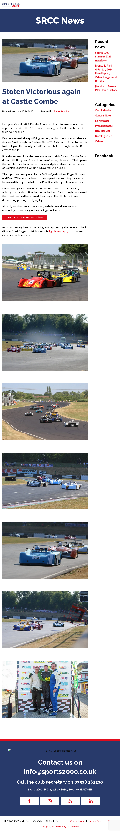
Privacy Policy (96, 821)
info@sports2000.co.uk (60, 771)
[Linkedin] (90, 801)
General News (103, 115)
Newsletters (102, 120)
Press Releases (104, 126)
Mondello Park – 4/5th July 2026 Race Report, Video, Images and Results (106, 73)
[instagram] (49, 801)
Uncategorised (103, 136)
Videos (99, 141)
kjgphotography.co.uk (62, 231)
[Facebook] (29, 801)
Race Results (61, 111)
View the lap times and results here (24, 217)
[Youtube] (70, 801)
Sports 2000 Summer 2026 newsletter (103, 56)
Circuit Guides (103, 110)
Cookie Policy (77, 821)
